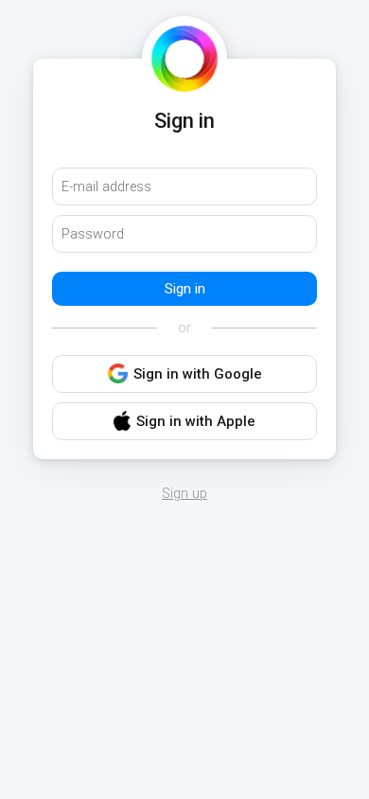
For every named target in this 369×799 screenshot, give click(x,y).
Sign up (184, 494)
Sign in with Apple (195, 421)
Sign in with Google (197, 373)
